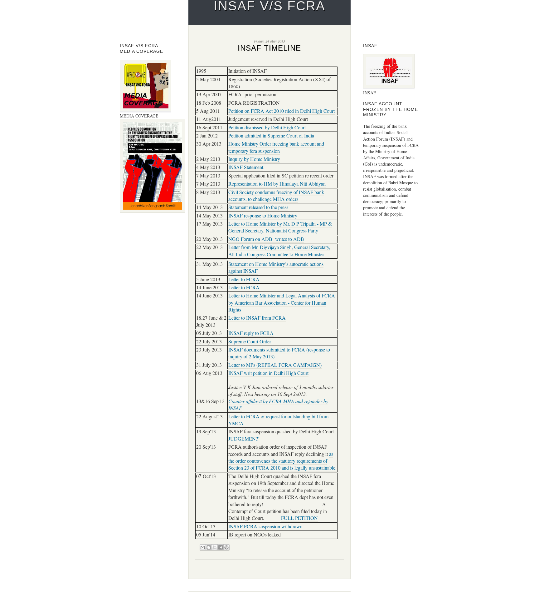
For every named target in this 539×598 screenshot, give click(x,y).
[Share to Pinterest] (226, 547)
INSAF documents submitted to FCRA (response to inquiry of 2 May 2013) (279, 353)
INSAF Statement (245, 167)
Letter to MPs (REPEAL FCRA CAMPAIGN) (275, 364)
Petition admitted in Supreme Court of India (271, 135)
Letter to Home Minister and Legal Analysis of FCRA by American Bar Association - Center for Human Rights (281, 302)
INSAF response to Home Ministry (262, 215)
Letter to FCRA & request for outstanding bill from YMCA (278, 420)
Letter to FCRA (244, 279)
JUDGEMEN (243, 438)
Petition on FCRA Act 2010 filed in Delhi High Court (281, 110)
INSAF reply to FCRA (251, 333)
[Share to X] (214, 547)
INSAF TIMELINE (269, 48)
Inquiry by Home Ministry (254, 159)
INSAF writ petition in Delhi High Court (268, 373)
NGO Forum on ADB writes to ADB (266, 239)
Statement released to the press (258, 207)
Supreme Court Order (249, 341)
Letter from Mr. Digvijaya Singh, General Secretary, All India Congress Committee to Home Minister (279, 250)
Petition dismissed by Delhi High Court (267, 127)
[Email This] (203, 547)
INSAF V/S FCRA (269, 6)
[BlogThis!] (209, 547)
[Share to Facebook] (220, 547)
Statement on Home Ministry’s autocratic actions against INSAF (275, 267)
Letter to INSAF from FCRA (257, 317)
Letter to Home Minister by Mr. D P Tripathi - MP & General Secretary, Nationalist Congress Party (280, 227)
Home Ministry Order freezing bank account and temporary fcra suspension (276, 147)
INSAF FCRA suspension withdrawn (265, 526)
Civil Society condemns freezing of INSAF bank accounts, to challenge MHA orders (276, 195)
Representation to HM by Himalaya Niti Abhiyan (277, 183)
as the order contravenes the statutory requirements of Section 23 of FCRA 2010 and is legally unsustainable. (282, 461)
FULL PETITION (299, 518)
